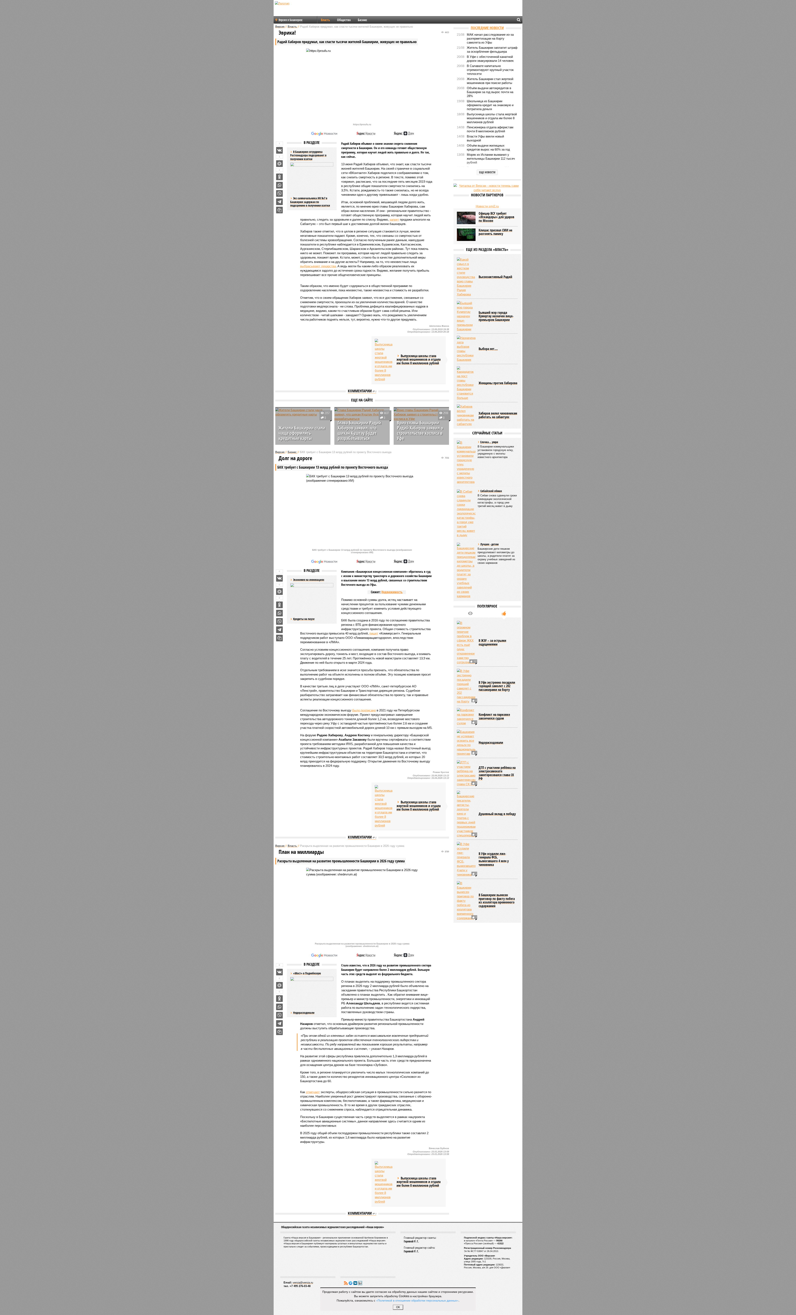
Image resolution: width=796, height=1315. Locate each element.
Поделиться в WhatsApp (279, 185)
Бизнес (362, 20)
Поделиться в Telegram (279, 201)
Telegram (350, 1283)
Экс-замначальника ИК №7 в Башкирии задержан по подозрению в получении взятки (310, 201)
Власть (325, 20)
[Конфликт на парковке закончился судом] (466, 716)
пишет (373, 633)
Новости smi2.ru (487, 206)
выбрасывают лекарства (318, 266)
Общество (344, 20)
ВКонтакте (355, 1283)
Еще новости (487, 172)
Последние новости (487, 27)
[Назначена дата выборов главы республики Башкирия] (466, 349)
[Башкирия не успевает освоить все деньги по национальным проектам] (466, 743)
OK (398, 1307)
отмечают (313, 1092)
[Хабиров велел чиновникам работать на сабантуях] (466, 415)
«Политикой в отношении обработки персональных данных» (417, 1300)
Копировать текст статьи (279, 210)
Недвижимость (392, 592)
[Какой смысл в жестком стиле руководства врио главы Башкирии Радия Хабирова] (466, 277)
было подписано (364, 710)
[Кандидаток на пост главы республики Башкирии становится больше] (466, 383)
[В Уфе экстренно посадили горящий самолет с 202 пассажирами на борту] (466, 686)
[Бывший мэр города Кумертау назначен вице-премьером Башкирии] (466, 316)
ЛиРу (360, 1283)
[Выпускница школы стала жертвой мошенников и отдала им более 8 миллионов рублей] (384, 360)
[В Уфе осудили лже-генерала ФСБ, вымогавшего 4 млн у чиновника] (466, 859)
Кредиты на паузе (303, 619)
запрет (394, 219)
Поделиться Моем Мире (279, 163)
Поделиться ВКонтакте (279, 150)
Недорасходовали (303, 1013)
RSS (346, 1283)
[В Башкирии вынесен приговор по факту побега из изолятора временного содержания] (466, 900)
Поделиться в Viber (279, 193)
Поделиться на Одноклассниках (279, 177)
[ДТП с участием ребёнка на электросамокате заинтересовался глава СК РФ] (466, 773)
